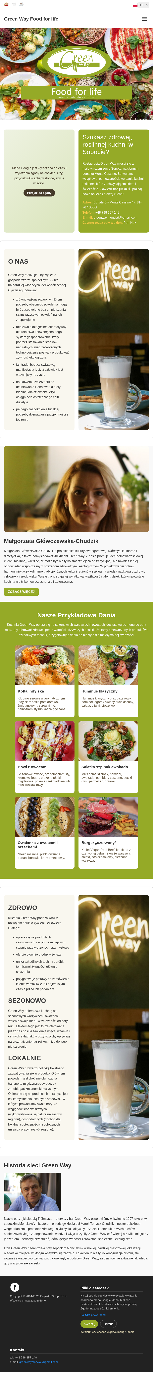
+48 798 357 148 (107, 212)
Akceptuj (89, 1324)
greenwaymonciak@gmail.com (115, 217)
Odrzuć (108, 1324)
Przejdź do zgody (39, 192)
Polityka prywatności (93, 1314)
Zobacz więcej (21, 591)
